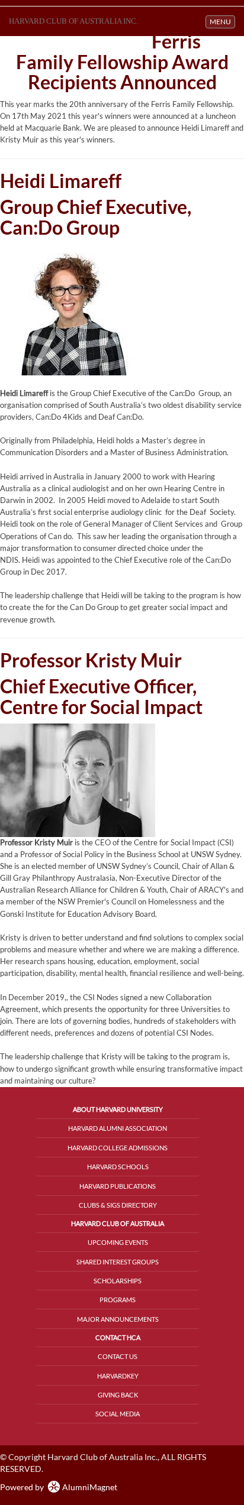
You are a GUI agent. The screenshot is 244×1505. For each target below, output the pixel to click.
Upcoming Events (118, 1242)
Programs (117, 1299)
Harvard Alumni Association (117, 1128)
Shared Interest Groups (117, 1262)
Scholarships (118, 1281)
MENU (222, 21)
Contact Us (117, 1356)
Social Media (117, 1414)
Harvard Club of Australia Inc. (73, 21)
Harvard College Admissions (118, 1148)
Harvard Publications (117, 1186)
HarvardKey (118, 1376)
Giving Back (118, 1395)
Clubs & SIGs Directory (118, 1205)
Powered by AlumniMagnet (58, 1487)
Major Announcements (118, 1319)
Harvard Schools (118, 1166)
